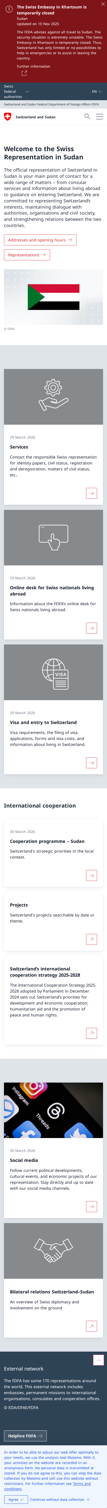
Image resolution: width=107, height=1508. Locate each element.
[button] (98, 1360)
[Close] (103, 4)
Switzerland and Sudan (35, 117)
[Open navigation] (99, 117)
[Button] (23, 73)
